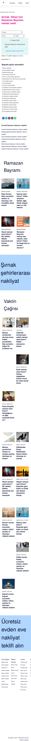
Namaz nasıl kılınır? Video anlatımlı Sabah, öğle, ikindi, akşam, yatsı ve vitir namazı (22, 201)
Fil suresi (23, 665)
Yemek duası (4, 687)
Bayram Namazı (21, 229)
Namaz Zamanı (25, 737)
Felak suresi (24, 687)
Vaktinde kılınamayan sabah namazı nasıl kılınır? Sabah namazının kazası (22, 339)
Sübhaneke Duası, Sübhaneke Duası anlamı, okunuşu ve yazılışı (21, 453)
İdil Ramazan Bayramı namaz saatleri (13, 144)
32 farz (3, 681)
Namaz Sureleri (5, 191)
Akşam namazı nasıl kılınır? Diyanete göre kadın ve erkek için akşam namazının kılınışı (22, 488)
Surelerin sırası (5, 676)
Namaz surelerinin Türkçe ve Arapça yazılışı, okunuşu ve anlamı (8, 453)
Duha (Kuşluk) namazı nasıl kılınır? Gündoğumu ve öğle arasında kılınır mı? (8, 413)
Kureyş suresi (24, 667)
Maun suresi (24, 670)
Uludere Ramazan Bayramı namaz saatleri (14, 149)
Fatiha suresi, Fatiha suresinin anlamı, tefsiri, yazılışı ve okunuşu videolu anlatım (22, 564)
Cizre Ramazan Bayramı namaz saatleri (14, 136)
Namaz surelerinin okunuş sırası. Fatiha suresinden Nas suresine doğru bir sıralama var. (8, 340)
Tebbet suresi (24, 681)
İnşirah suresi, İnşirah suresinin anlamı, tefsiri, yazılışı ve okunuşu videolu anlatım (8, 601)
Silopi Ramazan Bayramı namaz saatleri (14, 146)
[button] (12, 3)
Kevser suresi (24, 673)
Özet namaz (14, 676)
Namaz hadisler (5, 670)
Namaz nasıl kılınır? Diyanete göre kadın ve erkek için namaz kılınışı (22, 528)
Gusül (27, 3)
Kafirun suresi (24, 676)
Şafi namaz (14, 678)
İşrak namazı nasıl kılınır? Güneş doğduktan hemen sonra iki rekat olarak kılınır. (22, 376)
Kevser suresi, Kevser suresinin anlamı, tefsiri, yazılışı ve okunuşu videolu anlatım (8, 529)
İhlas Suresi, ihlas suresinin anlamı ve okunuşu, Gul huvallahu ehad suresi (7, 199)
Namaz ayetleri (5, 673)
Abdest (20, 3)
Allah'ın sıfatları (5, 678)
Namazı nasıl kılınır (22, 191)
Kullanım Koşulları (24, 740)
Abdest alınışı (4, 662)
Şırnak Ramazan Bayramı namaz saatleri (14, 129)
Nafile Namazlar (6, 229)
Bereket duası (4, 684)
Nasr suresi (23, 678)
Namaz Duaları (20, 444)
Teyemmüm (4, 667)
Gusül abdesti (4, 665)
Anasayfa (12, 3)
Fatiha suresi (24, 662)
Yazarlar (19, 330)
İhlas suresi (23, 684)
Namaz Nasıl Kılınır (22, 479)
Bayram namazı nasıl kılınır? (15, 51)
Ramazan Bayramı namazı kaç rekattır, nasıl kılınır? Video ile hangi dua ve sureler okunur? (23, 240)
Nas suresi (23, 689)
